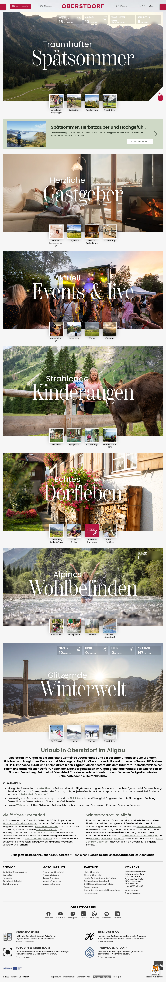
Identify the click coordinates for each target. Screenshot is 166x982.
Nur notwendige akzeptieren (78, 506)
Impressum (124, 514)
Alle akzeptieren (114, 506)
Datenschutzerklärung (107, 514)
